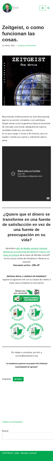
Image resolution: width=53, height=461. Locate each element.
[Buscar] (48, 8)
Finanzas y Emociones (27, 45)
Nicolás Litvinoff (41, 458)
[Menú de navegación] (42, 8)
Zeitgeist (18, 379)
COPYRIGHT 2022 (12, 458)
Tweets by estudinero (12, 422)
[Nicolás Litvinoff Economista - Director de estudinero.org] (10, 8)
